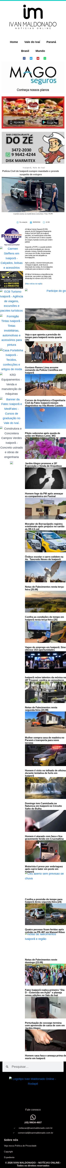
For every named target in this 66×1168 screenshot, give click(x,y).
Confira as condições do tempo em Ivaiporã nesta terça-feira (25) (44, 618)
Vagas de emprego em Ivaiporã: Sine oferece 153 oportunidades (45, 648)
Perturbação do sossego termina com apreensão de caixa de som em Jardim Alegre (45, 1025)
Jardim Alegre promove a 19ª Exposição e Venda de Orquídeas (43, 464)
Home (14, 42)
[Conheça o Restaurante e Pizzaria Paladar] (33, 112)
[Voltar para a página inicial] (33, 16)
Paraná (51, 42)
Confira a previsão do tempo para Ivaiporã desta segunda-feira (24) (43, 900)
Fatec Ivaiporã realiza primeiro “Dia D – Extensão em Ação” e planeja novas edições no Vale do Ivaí (44, 993)
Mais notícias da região (34, 284)
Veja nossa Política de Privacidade (20, 1146)
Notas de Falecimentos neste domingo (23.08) (41, 961)
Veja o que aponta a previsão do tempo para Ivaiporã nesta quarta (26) (43, 337)
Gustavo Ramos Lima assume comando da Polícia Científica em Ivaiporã (43, 370)
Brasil (25, 51)
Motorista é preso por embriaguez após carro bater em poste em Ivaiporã (44, 869)
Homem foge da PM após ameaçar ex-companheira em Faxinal (44, 495)
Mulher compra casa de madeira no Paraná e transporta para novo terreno (44, 740)
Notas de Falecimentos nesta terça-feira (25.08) (44, 588)
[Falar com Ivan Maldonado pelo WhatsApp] (33, 1117)
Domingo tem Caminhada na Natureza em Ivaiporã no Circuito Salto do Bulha (43, 806)
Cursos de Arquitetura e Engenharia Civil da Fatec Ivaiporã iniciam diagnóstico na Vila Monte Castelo (45, 403)
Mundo (40, 51)
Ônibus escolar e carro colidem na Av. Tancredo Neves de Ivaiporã (44, 558)
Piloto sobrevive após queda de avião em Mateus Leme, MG (42, 434)
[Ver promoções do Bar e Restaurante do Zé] (33, 148)
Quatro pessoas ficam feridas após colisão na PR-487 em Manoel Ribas (45, 931)
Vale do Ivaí (32, 42)
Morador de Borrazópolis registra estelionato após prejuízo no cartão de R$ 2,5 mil (44, 526)
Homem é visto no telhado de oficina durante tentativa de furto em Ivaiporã (45, 773)
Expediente (9, 1157)
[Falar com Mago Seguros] (33, 77)
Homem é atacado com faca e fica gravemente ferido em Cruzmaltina (44, 837)
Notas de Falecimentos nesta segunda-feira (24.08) (41, 708)
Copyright (8, 1151)
